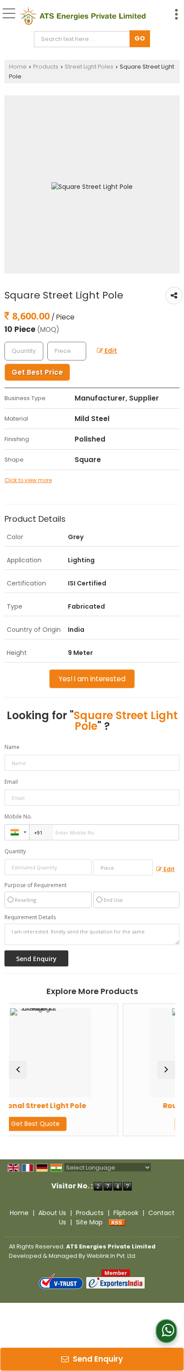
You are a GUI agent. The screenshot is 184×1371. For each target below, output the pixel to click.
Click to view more (28, 480)
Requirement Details (30, 917)
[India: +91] (16, 832)
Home (18, 66)
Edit (110, 350)
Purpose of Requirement (35, 885)
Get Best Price (37, 372)
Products (46, 66)
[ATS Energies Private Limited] (82, 15)
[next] (166, 1070)
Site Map (89, 1222)
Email (11, 782)
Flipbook (125, 1212)
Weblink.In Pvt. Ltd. (112, 1256)
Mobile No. (18, 816)
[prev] (18, 1070)
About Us (52, 1212)
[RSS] (117, 1222)
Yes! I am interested (92, 678)
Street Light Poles (89, 66)
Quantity (15, 851)
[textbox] (84, 39)
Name (12, 747)
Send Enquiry (97, 1359)
